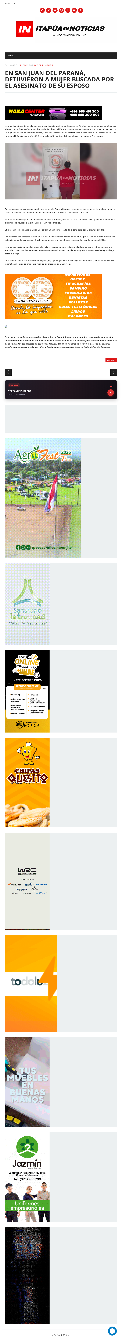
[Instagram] (61, 10)
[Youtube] (55, 10)
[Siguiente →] (113, 372)
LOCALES (111, 360)
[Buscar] (80, 10)
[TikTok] (67, 10)
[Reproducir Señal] (110, 392)
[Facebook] (42, 10)
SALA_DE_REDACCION (43, 65)
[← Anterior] (8, 372)
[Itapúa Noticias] (61, 43)
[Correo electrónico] (74, 10)
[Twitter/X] (48, 10)
